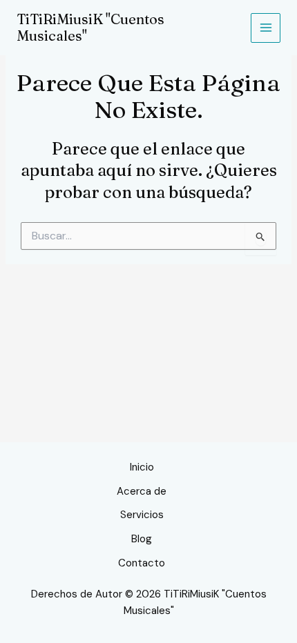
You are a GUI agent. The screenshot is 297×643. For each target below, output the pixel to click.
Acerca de (141, 491)
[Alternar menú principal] (265, 28)
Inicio (142, 467)
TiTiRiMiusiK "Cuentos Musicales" (90, 27)
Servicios (142, 515)
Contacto (141, 563)
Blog (141, 539)
